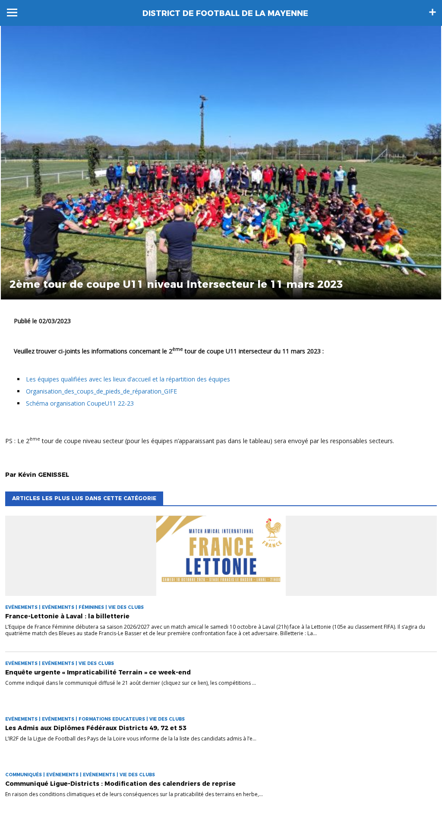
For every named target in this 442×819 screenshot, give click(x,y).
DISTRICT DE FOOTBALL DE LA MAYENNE (225, 13)
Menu (12, 12)
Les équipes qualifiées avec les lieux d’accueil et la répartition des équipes (128, 379)
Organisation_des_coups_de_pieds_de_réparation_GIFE (101, 391)
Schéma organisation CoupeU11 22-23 (80, 403)
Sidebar (432, 12)
